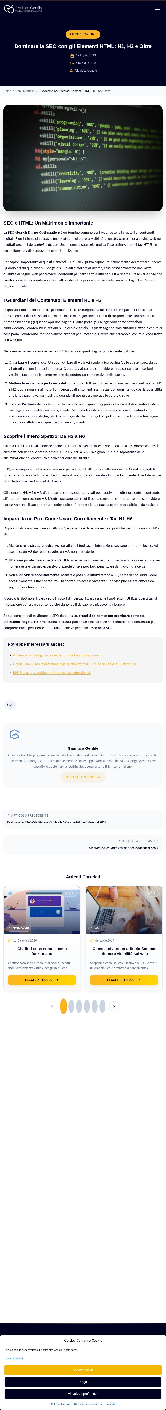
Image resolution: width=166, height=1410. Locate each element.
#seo (10, 704)
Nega (83, 1382)
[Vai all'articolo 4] (87, 1006)
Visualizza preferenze (83, 1394)
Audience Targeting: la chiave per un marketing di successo (57, 655)
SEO (97, 928)
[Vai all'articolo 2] (71, 1006)
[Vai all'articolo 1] (63, 1006)
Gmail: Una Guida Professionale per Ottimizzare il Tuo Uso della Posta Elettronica (74, 664)
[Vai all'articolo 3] (79, 1006)
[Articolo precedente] (52, 1006)
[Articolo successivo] (114, 1006)
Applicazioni (21, 928)
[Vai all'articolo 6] (102, 1006)
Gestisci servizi (14, 1358)
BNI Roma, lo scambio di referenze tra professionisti (52, 672)
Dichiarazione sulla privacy (89, 1404)
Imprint (111, 1404)
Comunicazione (83, 34)
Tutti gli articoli (80, 777)
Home (7, 91)
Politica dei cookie (61, 1404)
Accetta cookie (83, 1370)
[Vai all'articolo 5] (95, 1006)
